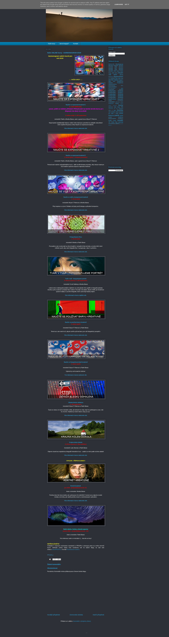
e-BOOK (113, 78)
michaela (121, 108)
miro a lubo (112, 110)
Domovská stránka (76, 615)
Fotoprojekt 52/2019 (115, 96)
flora (116, 78)
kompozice (111, 103)
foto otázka (114, 80)
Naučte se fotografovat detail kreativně (76, 362)
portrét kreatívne (115, 117)
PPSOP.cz (50, 555)
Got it (127, 4)
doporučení (118, 77)
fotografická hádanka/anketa (115, 83)
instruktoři (111, 102)
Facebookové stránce (73, 549)
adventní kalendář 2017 (115, 67)
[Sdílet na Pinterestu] (60, 559)
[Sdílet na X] (57, 559)
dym (109, 78)
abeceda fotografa (113, 65)
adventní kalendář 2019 (115, 70)
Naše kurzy (51, 43)
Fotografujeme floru (76, 237)
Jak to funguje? (64, 43)
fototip (110, 100)
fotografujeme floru (115, 85)
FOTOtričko (120, 100)
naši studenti (111, 112)
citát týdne (112, 74)
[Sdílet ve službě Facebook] (58, 559)
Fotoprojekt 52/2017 (115, 92)
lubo (115, 107)
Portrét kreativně (75, 486)
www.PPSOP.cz (56, 549)
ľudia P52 (120, 107)
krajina (117, 103)
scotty (114, 120)
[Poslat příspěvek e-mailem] (50, 559)
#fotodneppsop (119, 64)
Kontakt (75, 43)
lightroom (110, 107)
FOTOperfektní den (115, 88)
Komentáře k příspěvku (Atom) (82, 621)
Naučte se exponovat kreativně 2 (76, 155)
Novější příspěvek (53, 615)
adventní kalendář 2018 (115, 69)
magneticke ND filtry (113, 108)
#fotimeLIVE (111, 64)
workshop (120, 122)
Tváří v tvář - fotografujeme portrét (75, 278)
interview (117, 102)
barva (118, 71)
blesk (116, 73)
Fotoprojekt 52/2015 (115, 89)
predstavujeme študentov (115, 118)
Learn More (119, 4)
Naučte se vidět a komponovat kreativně (75, 197)
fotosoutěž (120, 99)
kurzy (120, 105)
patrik (117, 115)
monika (120, 110)
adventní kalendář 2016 (115, 66)
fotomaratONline (112, 86)
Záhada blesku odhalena (75, 402)
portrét (121, 115)
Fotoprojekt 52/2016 (115, 91)
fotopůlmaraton (112, 99)
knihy (122, 102)
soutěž (120, 120)
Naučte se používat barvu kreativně (76, 322)
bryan (120, 73)
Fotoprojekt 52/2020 (115, 97)
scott (109, 120)
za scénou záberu (114, 123)
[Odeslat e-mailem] (53, 559)
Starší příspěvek (98, 615)
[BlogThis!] (55, 559)
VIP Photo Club (112, 122)
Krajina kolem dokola (75, 442)
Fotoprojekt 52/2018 (115, 94)
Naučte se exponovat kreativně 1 (76, 104)
